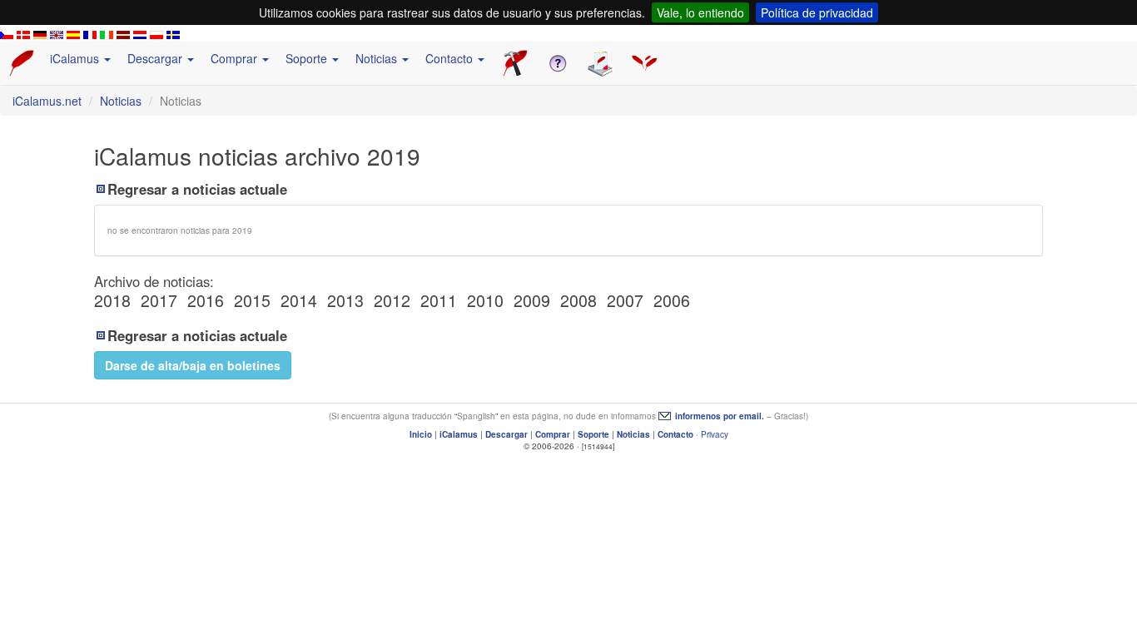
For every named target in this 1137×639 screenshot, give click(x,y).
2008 (578, 300)
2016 (205, 300)
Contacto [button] (450, 58)
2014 (299, 300)
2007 (625, 300)
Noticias (121, 100)
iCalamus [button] (76, 58)
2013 (345, 300)
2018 (112, 300)
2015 (252, 300)
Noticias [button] (377, 58)
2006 (671, 300)
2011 (438, 300)
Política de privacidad (817, 12)
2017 (159, 300)
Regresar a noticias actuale (197, 189)
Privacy (714, 434)
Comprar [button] (236, 58)
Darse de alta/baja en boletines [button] (193, 365)
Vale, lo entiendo (700, 12)
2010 (485, 300)
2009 (532, 300)
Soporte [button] (307, 58)
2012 (392, 300)
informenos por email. (719, 416)
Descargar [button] (156, 58)
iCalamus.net (47, 100)
